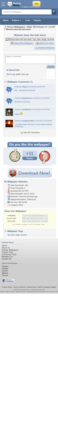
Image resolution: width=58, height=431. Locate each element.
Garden (5, 268)
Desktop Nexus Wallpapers (14, 4)
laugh (17, 235)
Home (5, 20)
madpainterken (28, 121)
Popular (37, 20)
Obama (5, 273)
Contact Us (6, 259)
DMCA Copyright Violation (47, 287)
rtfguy (24, 87)
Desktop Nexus (24, 290)
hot (9, 235)
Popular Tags (7, 252)
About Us (6, 248)
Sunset (5, 275)
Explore (15, 20)
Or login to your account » (31, 7)
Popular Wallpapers (10, 250)
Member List (7, 257)
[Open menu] (3, 4)
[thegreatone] (9, 104)
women (24, 235)
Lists (28, 20)
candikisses (26, 109)
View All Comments (31, 132)
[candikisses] (9, 115)
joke (12, 235)
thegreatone (27, 98)
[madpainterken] (9, 126)
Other (29, 27)
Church (5, 271)
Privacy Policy (7, 287)
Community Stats (9, 254)
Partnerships (31, 287)
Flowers (5, 266)
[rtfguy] (9, 92)
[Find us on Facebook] (8, 282)
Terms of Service (20, 287)
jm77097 (25, 191)
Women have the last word (18, 29)
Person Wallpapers (16, 27)
